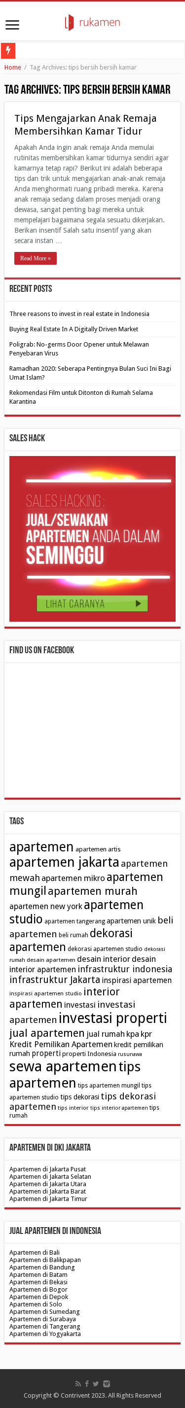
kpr (146, 1034)
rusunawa (130, 1054)
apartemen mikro (73, 878)
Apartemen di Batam (38, 1274)
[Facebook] (87, 1384)
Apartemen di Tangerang (44, 1326)
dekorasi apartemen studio (105, 949)
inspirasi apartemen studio (45, 993)
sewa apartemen (63, 1066)
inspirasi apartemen (137, 980)
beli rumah (73, 935)
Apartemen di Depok (38, 1297)
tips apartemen (75, 1074)
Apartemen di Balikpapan (45, 1260)
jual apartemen (47, 1032)
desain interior (103, 959)
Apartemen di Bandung (42, 1267)
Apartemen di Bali (34, 1252)
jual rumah (105, 1034)
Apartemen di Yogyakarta (45, 1334)
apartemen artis (98, 849)
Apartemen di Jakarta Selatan (50, 1176)
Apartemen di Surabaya (42, 1319)
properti (46, 1053)
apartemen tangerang (74, 921)
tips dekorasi (79, 1097)
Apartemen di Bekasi (38, 1282)
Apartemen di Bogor (38, 1289)
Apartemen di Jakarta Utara (47, 1184)
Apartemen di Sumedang (44, 1311)
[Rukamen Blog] (92, 21)
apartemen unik (131, 921)
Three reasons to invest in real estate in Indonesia (79, 313)
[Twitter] (96, 1384)
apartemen (41, 846)
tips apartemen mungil (109, 1085)
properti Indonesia (89, 1053)
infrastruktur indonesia (124, 969)
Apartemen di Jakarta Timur (48, 1198)
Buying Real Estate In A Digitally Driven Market (73, 329)
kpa (132, 1034)
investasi (80, 1005)
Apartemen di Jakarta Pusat (47, 1169)
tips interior (73, 1107)
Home (12, 67)
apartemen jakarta (64, 862)
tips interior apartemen (119, 1108)
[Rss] (78, 1384)
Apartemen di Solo (35, 1304)
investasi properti (113, 1018)
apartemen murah (93, 891)
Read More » (35, 258)
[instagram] (106, 1384)
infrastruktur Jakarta (54, 980)
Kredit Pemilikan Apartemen (60, 1044)
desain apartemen (51, 959)
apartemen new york (45, 906)
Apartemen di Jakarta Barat (47, 1191)
